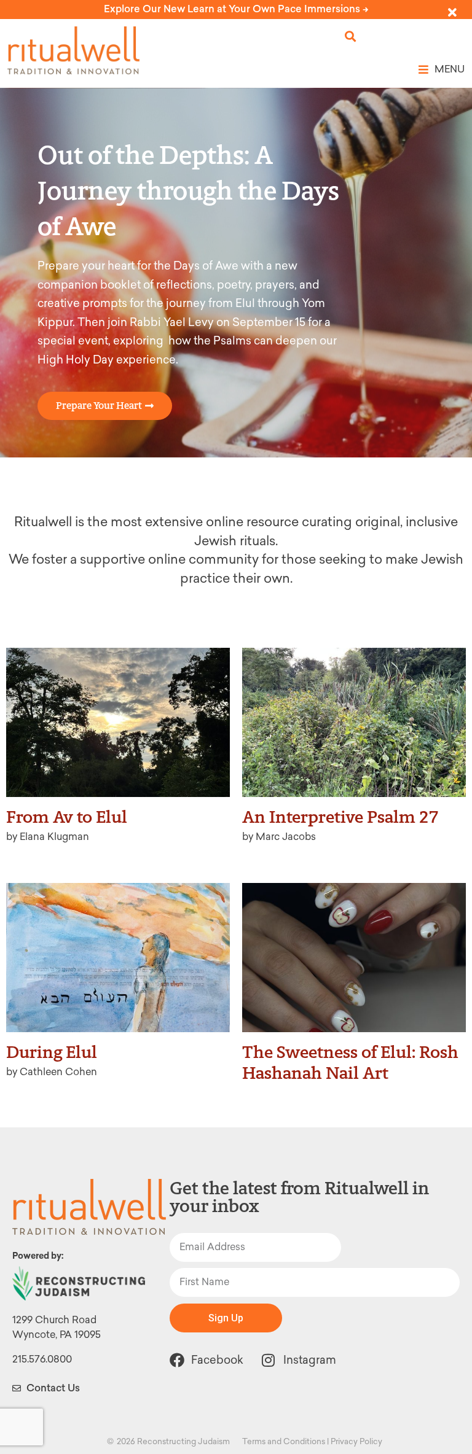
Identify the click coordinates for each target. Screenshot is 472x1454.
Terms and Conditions (283, 1441)
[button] (350, 36)
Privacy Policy (356, 1441)
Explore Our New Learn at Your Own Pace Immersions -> (236, 9)
